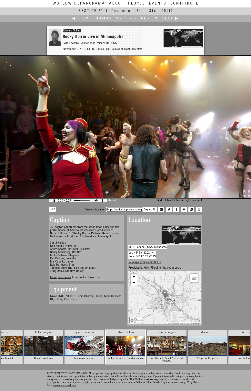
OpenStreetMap (186, 323)
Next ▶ (170, 18)
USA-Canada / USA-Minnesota (148, 247)
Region (149, 18)
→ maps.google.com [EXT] (144, 262)
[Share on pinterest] (184, 209)
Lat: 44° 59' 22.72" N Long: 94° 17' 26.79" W (142, 254)
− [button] (134, 282)
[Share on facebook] (176, 209)
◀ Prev (80, 18)
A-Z (133, 18)
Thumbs (102, 18)
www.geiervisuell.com (64, 385)
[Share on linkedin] (191, 209)
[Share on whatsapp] (199, 209)
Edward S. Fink (72, 30)
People (136, 4)
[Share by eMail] (161, 209)
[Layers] (194, 278)
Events (157, 4)
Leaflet (170, 323)
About (116, 4)
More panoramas (60, 277)
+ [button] (134, 276)
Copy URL (150, 209)
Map (120, 18)
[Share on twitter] (169, 209)
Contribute (184, 4)
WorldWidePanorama (79, 4)
